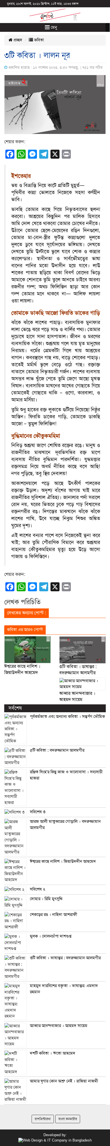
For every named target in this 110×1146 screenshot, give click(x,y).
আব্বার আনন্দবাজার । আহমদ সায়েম (58, 1025)
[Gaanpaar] (55, 1140)
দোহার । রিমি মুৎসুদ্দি (46, 898)
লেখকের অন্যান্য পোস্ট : (26, 613)
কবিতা (38, 39)
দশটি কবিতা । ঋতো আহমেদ (52, 1053)
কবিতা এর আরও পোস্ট (25, 629)
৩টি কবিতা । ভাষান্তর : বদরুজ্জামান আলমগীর (65, 957)
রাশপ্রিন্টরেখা (43, 1119)
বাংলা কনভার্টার (67, 1119)
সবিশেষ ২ (37, 889)
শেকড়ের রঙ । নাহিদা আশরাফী (53, 914)
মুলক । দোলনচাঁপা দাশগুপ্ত (50, 936)
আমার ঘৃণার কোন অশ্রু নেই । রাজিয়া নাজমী (64, 1081)
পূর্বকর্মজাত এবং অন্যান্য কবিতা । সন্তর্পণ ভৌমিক (67, 716)
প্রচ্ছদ (17, 39)
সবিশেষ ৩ (37, 811)
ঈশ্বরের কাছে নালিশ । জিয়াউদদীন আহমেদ (63, 861)
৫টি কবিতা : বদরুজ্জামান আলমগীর (57, 750)
